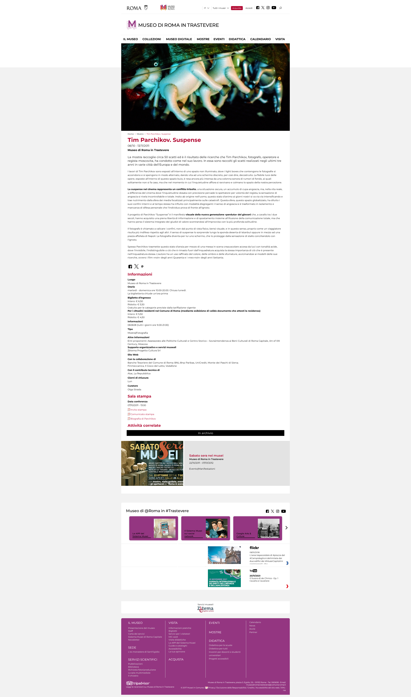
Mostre (203, 39)
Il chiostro (133, 675)
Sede (132, 647)
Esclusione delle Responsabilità (231, 688)
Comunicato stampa (142, 414)
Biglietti (173, 631)
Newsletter (134, 639)
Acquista (236, 8)
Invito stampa (138, 409)
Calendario (260, 39)
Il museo (130, 39)
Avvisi (252, 629)
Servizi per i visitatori (179, 633)
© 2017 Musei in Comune (192, 688)
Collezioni (151, 39)
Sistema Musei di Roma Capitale (145, 637)
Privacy (211, 688)
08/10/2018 (267, 558)
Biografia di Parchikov (143, 418)
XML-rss (283, 689)
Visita (280, 39)
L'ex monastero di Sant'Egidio (143, 651)
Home (131, 134)
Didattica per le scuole (220, 645)
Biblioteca (133, 667)
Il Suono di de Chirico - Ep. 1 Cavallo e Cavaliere (264, 579)
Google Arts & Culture (243, 534)
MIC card (173, 637)
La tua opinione (177, 651)
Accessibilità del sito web (267, 688)
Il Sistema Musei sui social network (193, 533)
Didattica (237, 39)
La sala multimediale (139, 672)
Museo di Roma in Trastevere (178, 25)
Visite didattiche (177, 639)
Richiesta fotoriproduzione (142, 669)
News (252, 625)
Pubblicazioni (135, 663)
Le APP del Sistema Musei (140, 534)
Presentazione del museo (141, 628)
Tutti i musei (219, 8)
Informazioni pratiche (180, 628)
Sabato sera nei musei (206, 455)
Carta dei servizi (136, 633)
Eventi (219, 39)
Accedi (249, 8)
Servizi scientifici (142, 659)
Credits (251, 688)
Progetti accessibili (219, 658)
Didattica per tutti (218, 648)
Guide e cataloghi (178, 645)
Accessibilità (175, 648)
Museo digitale (179, 39)
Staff (130, 631)
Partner (253, 632)
